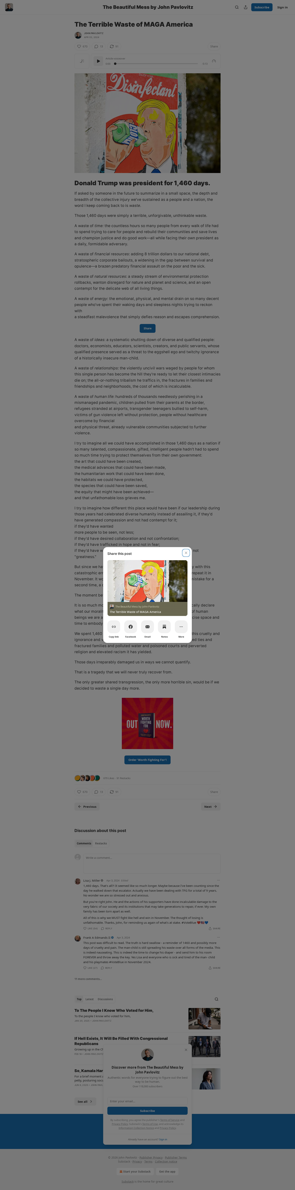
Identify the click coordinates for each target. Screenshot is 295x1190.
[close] (186, 553)
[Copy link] (113, 626)
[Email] (147, 626)
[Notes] (164, 626)
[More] (181, 626)
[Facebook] (130, 626)
